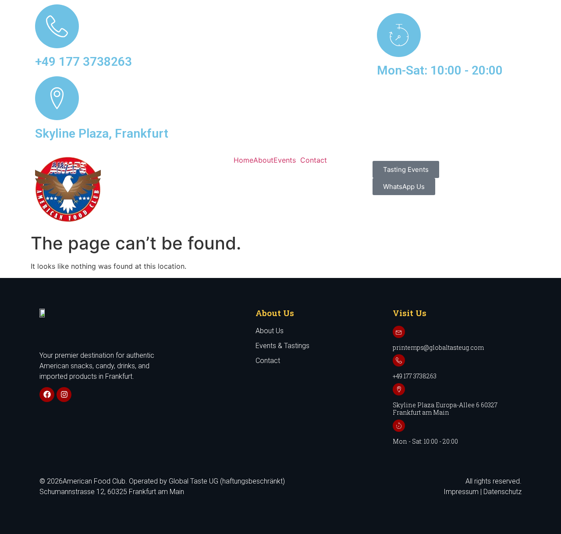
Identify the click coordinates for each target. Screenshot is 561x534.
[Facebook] (46, 394)
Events (284, 160)
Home (243, 160)
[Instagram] (64, 394)
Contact (313, 160)
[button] (286, 160)
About (263, 160)
